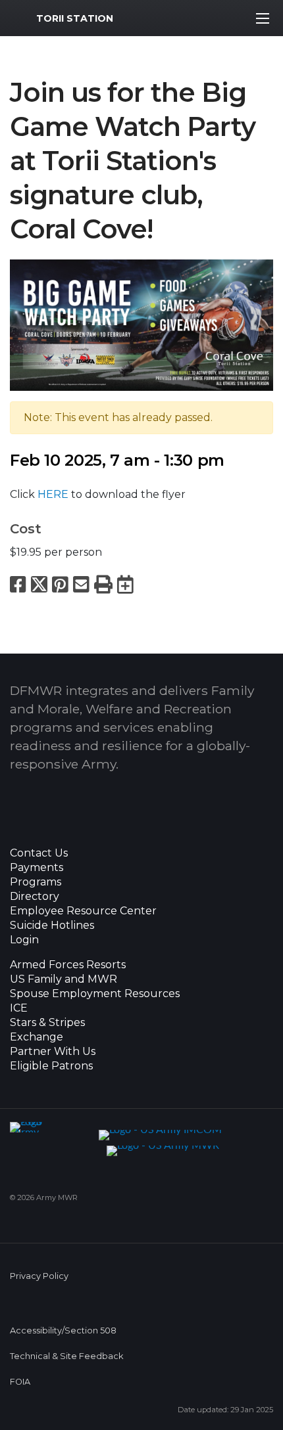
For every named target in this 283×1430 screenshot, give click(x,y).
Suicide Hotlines (52, 925)
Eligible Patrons (51, 1066)
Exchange (36, 1037)
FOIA (20, 1382)
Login (24, 940)
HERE (53, 494)
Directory (34, 896)
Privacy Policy (39, 1276)
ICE (19, 1008)
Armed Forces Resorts (68, 965)
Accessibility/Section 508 (63, 1330)
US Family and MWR (63, 979)
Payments (36, 867)
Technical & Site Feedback (66, 1356)
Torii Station (74, 18)
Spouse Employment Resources (95, 994)
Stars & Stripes (47, 1022)
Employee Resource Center (83, 911)
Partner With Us (52, 1051)
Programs (35, 882)
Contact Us (39, 853)
